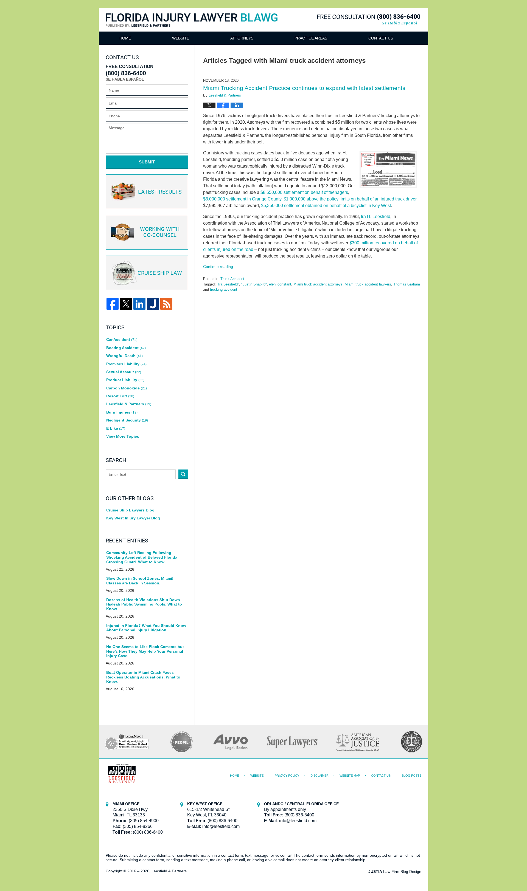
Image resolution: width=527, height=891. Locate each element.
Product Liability (125, 380)
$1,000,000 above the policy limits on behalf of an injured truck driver (350, 199)
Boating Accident (126, 348)
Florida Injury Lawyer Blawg (192, 26)
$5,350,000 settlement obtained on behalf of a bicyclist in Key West (326, 205)
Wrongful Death (124, 355)
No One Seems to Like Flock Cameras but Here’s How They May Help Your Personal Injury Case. (145, 651)
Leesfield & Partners (128, 404)
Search (183, 474)
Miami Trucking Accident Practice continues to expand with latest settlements (304, 88)
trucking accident (223, 289)
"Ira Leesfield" (228, 284)
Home (125, 38)
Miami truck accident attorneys (318, 284)
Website (180, 38)
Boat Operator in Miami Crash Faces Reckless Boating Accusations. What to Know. (143, 677)
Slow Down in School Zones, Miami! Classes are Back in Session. (139, 580)
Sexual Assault (123, 372)
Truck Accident (232, 279)
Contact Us (380, 38)
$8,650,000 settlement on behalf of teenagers (304, 192)
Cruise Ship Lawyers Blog (130, 510)
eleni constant (280, 284)
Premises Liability (126, 364)
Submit (147, 162)
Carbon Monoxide (126, 388)
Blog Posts (411, 775)
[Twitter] (126, 304)
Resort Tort (120, 396)
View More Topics (122, 436)
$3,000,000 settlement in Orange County (242, 199)
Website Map (350, 775)
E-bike (115, 428)
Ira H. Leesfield (375, 216)
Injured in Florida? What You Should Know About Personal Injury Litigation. (146, 627)
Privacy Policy (287, 775)
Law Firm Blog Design (394, 871)
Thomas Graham (406, 284)
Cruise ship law (160, 273)
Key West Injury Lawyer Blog (133, 518)
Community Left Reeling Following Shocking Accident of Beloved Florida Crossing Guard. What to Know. (141, 557)
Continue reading (218, 266)
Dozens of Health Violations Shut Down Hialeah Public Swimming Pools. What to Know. (144, 604)
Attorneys (241, 38)
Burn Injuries (122, 412)
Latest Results (160, 192)
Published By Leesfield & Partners (368, 20)
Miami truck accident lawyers (368, 284)
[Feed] (166, 304)
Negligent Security (127, 420)
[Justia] (153, 304)
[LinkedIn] (139, 304)
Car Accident (121, 339)
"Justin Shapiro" (254, 284)
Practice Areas (311, 38)
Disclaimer (319, 775)
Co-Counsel (160, 232)
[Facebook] (112, 304)
